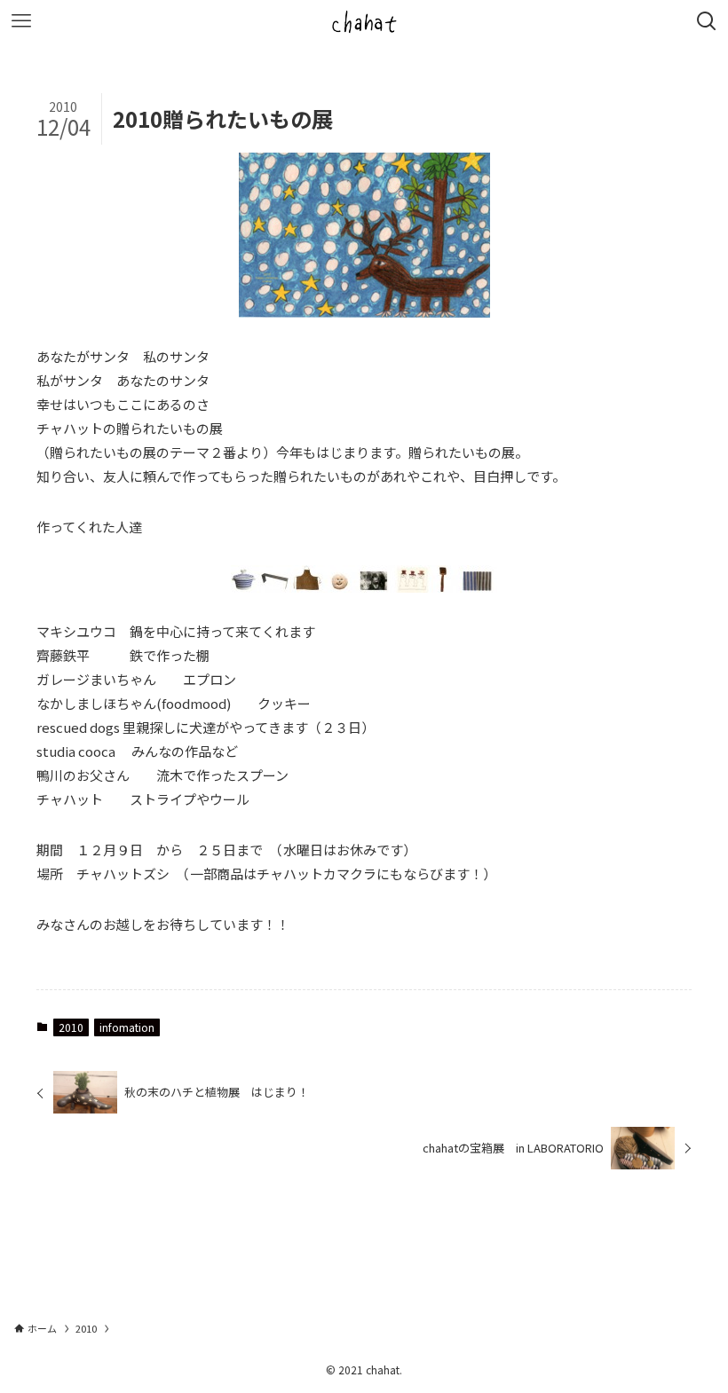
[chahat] (364, 21)
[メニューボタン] (21, 21)
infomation (126, 1027)
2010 (71, 1027)
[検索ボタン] (706, 21)
